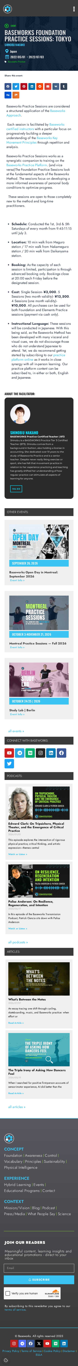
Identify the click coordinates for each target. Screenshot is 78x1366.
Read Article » (15, 1023)
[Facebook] (61, 753)
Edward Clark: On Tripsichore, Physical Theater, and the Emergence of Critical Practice (36, 827)
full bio (16, 488)
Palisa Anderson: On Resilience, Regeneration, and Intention (30, 903)
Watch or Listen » (17, 854)
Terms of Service (31, 1351)
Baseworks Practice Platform (26, 165)
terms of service (15, 1310)
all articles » (16, 1107)
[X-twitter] (39, 1343)
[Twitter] (9, 763)
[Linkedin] (51, 753)
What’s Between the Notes (27, 999)
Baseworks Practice (17, 61)
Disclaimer (69, 1351)
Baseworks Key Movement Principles (32, 140)
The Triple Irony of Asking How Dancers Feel (37, 1072)
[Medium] (30, 753)
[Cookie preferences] (5, 1360)
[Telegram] (19, 753)
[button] (8, 86)
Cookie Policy (52, 1351)
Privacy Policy (10, 1351)
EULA (39, 1355)
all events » (16, 731)
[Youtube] (9, 753)
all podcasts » (18, 942)
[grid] (39, 51)
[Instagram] (40, 753)
